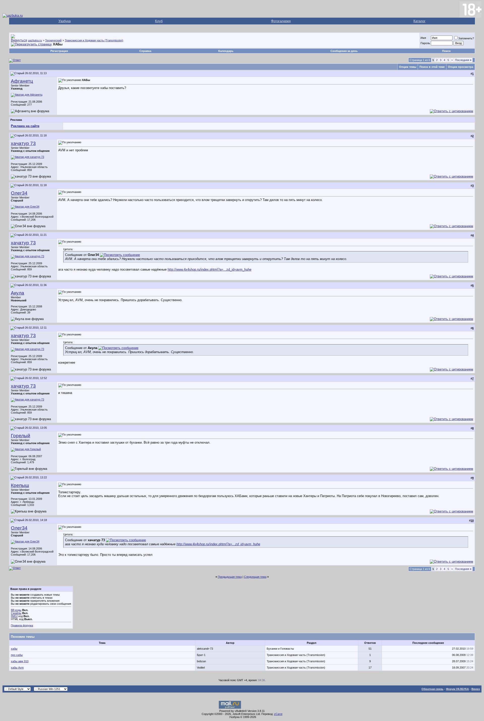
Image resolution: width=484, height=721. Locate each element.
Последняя (463, 60)
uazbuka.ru (35, 40)
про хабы (17, 654)
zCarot (278, 713)
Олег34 (19, 193)
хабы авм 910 (19, 661)
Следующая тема (255, 576)
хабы (14, 648)
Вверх (475, 688)
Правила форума (22, 625)
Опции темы (407, 66)
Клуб (159, 21)
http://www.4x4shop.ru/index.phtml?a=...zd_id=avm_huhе (209, 269)
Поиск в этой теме (432, 66)
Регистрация (59, 50)
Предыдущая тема (230, 576)
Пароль (425, 43)
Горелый (20, 435)
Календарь (225, 50)
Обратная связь (432, 688)
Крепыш (20, 485)
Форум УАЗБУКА (457, 688)
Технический (53, 40)
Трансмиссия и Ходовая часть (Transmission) (94, 40)
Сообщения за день (344, 50)
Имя (423, 37)
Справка (145, 50)
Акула (17, 293)
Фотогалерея (281, 21)
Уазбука (64, 21)
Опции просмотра (460, 66)
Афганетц (22, 81)
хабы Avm (17, 667)
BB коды (16, 610)
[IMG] (14, 616)
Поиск (446, 50)
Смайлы (16, 613)
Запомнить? (466, 38)
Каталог (419, 21)
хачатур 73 (23, 143)
